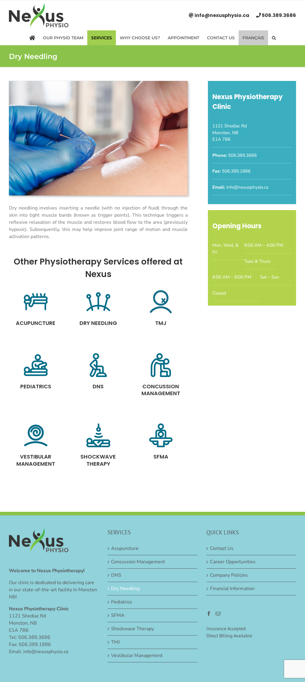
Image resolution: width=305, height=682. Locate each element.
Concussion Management (138, 562)
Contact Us (222, 548)
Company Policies (229, 575)
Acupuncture (125, 548)
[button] (274, 37)
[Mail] (218, 613)
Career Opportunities (233, 562)
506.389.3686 (278, 15)
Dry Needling (125, 588)
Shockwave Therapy (132, 628)
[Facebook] (208, 613)
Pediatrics (121, 602)
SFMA (118, 615)
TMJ (115, 642)
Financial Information (232, 588)
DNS (116, 575)
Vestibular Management (137, 655)
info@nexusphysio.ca (221, 15)
